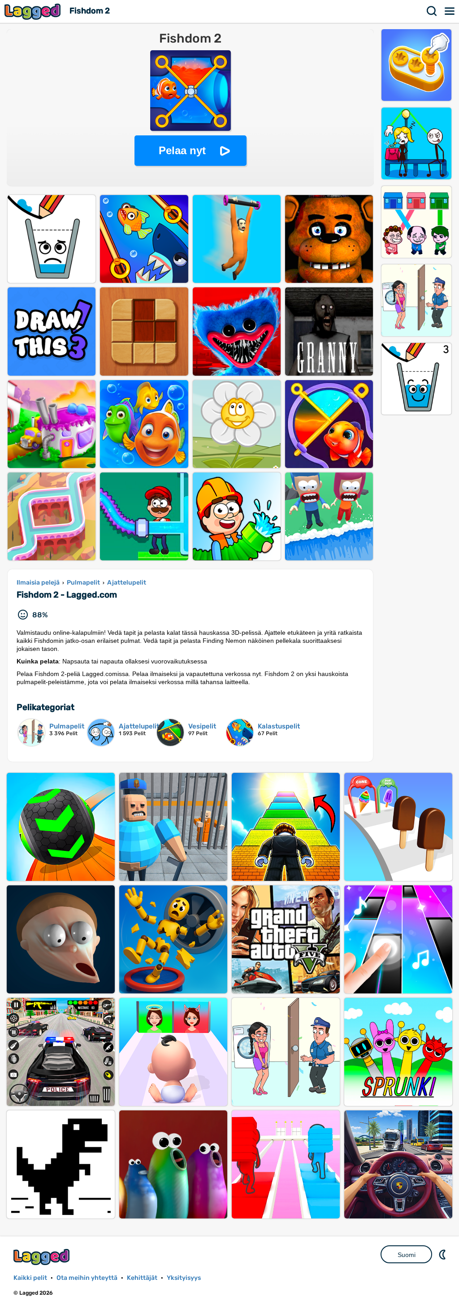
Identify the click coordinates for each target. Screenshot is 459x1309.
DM (443, 1254)
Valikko (450, 11)
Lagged (33, 11)
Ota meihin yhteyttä (86, 1278)
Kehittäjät (142, 1278)
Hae (432, 11)
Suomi (407, 1254)
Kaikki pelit (30, 1278)
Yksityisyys (184, 1278)
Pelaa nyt (182, 150)
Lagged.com (42, 1256)
